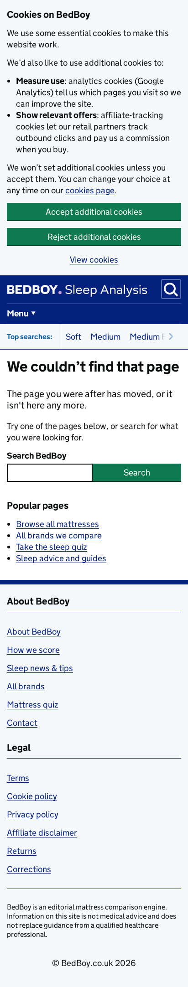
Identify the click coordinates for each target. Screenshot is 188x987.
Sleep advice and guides (61, 558)
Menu (18, 313)
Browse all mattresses (57, 524)
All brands (26, 686)
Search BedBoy (36, 455)
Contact (22, 723)
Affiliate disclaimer (42, 832)
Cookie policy (32, 796)
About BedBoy (34, 631)
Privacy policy (32, 814)
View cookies (94, 259)
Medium (105, 336)
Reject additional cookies (94, 237)
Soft (73, 336)
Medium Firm (154, 336)
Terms (18, 778)
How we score (33, 650)
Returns (22, 851)
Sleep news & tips (40, 668)
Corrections (29, 869)
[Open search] (171, 289)
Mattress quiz (32, 704)
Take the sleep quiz (51, 547)
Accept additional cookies (94, 212)
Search (137, 472)
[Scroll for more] (168, 336)
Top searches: (29, 336)
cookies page (90, 190)
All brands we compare (59, 535)
